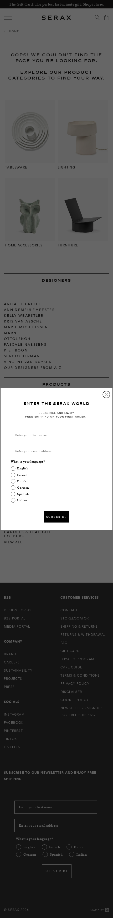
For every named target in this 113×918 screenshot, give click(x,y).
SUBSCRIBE (56, 517)
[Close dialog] (106, 394)
